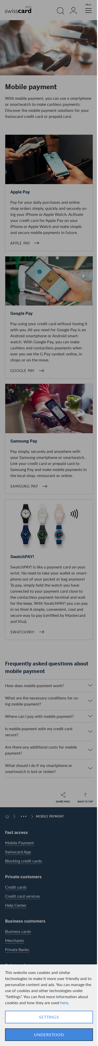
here (64, 1002)
